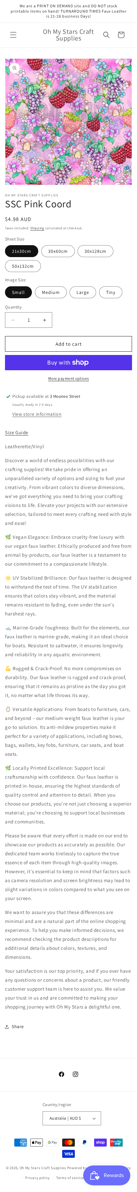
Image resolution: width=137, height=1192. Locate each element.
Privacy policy (37, 1177)
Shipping (37, 228)
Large (82, 292)
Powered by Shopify (84, 1167)
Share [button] (18, 1026)
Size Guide (16, 432)
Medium (51, 292)
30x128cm (95, 251)
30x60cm (58, 251)
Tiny (110, 292)
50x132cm (23, 266)
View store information (37, 414)
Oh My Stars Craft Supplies (43, 1167)
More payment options (68, 378)
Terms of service (70, 1177)
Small (18, 292)
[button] (13, 35)
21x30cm (21, 251)
